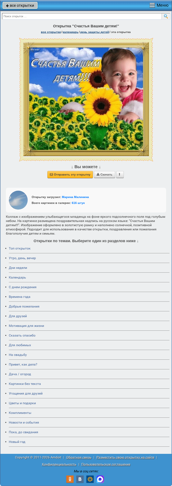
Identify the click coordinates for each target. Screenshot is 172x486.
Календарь (70, 32)
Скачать (104, 174)
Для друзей (18, 316)
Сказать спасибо (22, 335)
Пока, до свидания (23, 432)
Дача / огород (20, 374)
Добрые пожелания (24, 306)
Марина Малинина (75, 197)
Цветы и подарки (22, 403)
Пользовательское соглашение (105, 464)
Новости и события (24, 422)
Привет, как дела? (23, 364)
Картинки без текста (25, 384)
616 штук (78, 203)
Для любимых (20, 345)
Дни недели (18, 268)
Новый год (17, 442)
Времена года (19, 297)
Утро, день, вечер (22, 258)
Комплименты (20, 413)
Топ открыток (20, 248)
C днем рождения (22, 287)
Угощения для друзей (26, 393)
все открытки (20, 5)
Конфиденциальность (59, 464)
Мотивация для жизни (26, 326)
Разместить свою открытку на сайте (125, 457)
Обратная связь (78, 457)
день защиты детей (94, 32)
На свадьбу (18, 355)
